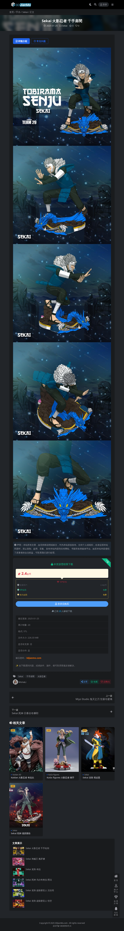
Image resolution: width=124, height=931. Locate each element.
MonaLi (22, 681)
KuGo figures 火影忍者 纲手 (60, 777)
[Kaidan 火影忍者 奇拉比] (26, 749)
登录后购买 (63, 604)
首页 (11, 11)
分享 (85, 682)
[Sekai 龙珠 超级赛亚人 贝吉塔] (18, 893)
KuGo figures (53, 774)
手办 (18, 11)
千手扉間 (30, 676)
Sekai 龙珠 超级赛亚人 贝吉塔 (40, 890)
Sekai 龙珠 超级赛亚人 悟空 (39, 900)
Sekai (25, 11)
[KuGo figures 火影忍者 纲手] (62, 749)
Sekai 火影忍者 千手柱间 (37, 848)
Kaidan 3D (17, 774)
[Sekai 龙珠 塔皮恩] (98, 749)
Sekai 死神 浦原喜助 (20, 833)
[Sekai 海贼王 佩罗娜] (18, 862)
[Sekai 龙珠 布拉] (18, 872)
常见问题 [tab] (41, 41)
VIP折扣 (63, 582)
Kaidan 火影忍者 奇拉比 (22, 777)
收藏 (96, 682)
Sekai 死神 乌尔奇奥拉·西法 (39, 879)
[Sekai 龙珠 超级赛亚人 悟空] (18, 904)
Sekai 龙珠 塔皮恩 (91, 777)
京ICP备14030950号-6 (62, 926)
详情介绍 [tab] (22, 41)
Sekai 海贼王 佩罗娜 (35, 858)
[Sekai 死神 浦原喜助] (26, 805)
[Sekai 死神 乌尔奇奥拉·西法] (18, 883)
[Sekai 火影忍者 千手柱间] (18, 851)
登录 (105, 4)
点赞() (106, 682)
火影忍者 (42, 676)
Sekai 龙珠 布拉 (33, 869)
